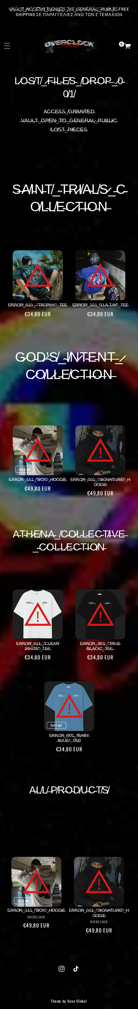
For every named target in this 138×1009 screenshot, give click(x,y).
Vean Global (77, 1001)
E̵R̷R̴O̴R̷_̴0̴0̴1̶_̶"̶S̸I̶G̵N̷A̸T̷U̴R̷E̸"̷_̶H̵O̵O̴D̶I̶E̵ (100, 481)
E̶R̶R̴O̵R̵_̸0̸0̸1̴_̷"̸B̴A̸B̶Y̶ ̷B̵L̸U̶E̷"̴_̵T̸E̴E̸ (69, 738)
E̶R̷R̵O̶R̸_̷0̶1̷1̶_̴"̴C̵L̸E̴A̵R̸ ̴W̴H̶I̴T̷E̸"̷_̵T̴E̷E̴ (37, 646)
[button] (125, 46)
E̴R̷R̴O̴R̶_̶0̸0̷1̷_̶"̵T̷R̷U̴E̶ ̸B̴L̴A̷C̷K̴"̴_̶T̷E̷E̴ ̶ (100, 646)
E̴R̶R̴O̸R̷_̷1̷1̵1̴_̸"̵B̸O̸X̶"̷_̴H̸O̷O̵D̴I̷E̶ (37, 479)
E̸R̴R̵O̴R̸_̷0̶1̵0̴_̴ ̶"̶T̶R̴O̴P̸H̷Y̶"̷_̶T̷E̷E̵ (37, 304)
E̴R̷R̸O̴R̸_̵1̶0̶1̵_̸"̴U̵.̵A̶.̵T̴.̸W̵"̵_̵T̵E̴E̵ (100, 304)
